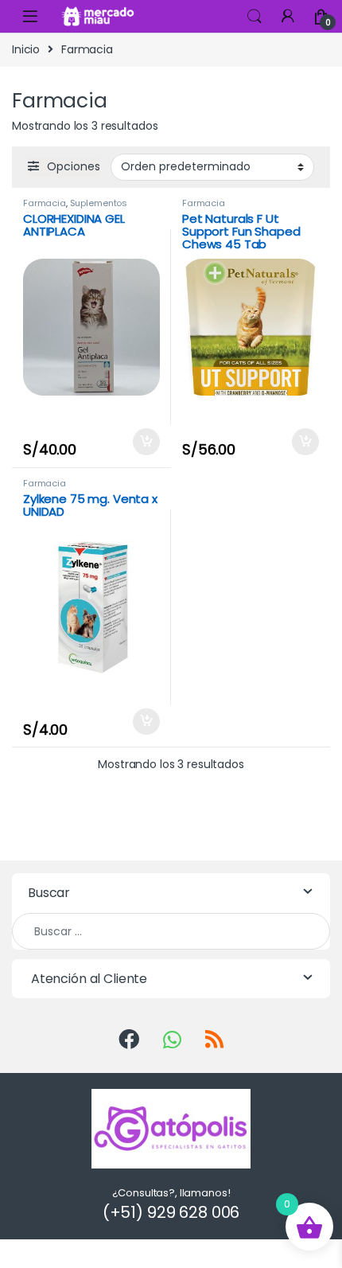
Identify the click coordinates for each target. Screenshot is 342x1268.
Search (254, 16)
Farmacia (44, 203)
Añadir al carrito (142, 441)
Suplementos (98, 203)
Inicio (26, 49)
